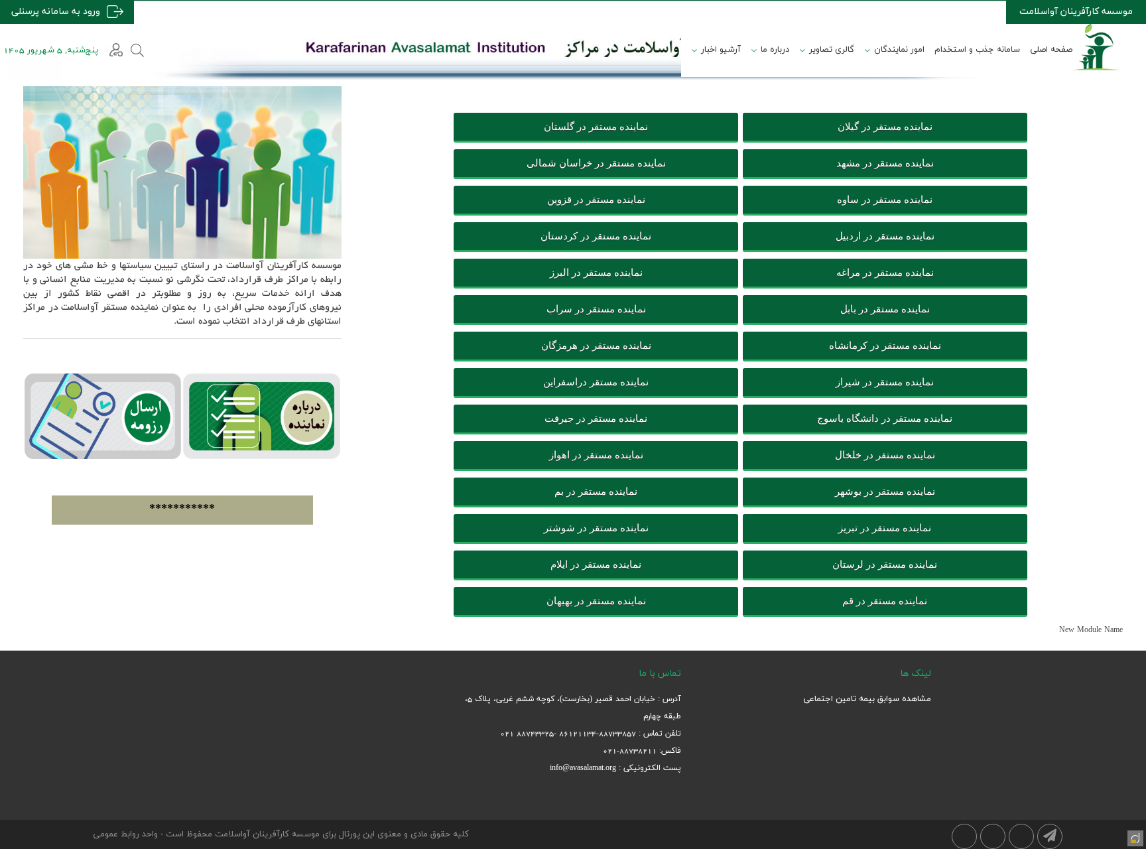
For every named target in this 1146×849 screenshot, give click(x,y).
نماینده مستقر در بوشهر (885, 491)
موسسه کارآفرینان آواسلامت (1076, 11)
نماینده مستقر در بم (595, 491)
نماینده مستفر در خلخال (885, 455)
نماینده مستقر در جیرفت (595, 418)
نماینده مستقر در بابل (885, 309)
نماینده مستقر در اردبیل (885, 236)
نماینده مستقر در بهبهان (596, 601)
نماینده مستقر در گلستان (596, 126)
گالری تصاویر (831, 50)
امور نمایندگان (899, 50)
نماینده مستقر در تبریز (884, 528)
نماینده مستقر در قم (884, 601)
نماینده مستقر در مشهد (885, 163)
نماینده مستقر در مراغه (885, 272)
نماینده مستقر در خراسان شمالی (596, 163)
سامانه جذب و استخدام (977, 50)
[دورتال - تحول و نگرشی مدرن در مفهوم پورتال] (1134, 837)
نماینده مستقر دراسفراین (596, 382)
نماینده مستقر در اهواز (596, 455)
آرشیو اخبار (721, 50)
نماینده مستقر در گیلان (885, 126)
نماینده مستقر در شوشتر (596, 528)
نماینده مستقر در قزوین (596, 199)
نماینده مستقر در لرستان (884, 564)
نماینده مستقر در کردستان (596, 236)
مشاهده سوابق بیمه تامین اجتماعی (867, 699)
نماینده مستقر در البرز (596, 272)
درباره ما (775, 50)
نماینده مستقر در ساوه (884, 199)
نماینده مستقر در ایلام (595, 564)
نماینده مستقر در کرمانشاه (885, 345)
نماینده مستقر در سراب (596, 309)
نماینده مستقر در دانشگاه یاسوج (884, 418)
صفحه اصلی (1051, 50)
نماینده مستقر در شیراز (885, 382)
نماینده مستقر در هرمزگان (596, 345)
